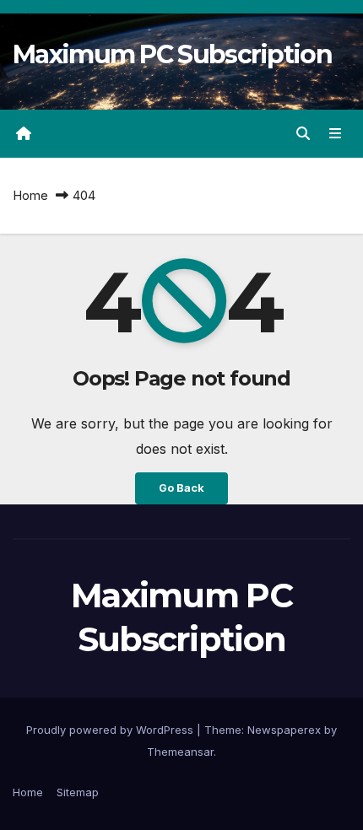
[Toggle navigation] (335, 134)
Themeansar (180, 751)
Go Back (181, 488)
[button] (303, 133)
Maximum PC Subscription (172, 54)
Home (30, 195)
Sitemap (78, 792)
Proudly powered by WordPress (111, 729)
